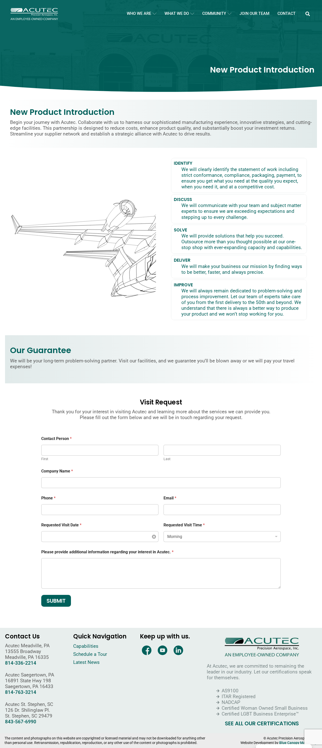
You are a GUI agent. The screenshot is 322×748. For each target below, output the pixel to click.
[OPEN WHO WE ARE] (154, 14)
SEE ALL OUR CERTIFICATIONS (262, 724)
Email (170, 498)
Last (167, 459)
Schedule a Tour (90, 654)
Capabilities (85, 646)
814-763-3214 (20, 692)
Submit (56, 600)
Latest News (86, 662)
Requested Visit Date (61, 525)
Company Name (57, 471)
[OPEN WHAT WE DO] (192, 14)
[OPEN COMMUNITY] (229, 14)
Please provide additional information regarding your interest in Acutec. (107, 552)
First (44, 459)
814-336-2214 (20, 663)
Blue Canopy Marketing (297, 743)
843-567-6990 (20, 722)
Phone (48, 498)
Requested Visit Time (184, 525)
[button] (308, 14)
